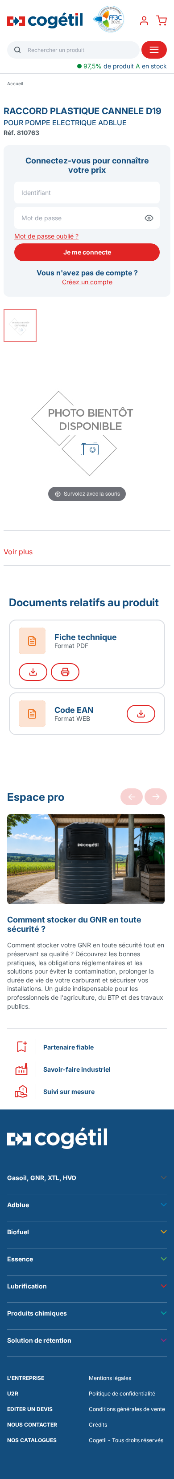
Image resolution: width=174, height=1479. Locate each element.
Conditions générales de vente (127, 1409)
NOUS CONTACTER (32, 1424)
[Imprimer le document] (65, 672)
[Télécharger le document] (33, 672)
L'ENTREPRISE (25, 1378)
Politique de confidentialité (122, 1393)
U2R (12, 1393)
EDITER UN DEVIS (30, 1409)
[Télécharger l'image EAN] (141, 714)
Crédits (98, 1424)
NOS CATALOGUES (32, 1440)
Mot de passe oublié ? (46, 236)
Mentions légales (110, 1378)
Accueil (15, 83)
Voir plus (18, 551)
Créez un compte (87, 282)
